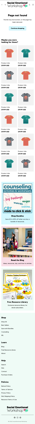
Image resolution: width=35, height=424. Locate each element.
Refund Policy (5, 386)
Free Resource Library (8, 350)
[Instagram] (17, 418)
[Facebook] (15, 418)
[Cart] (33, 5)
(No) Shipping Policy (8, 396)
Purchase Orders (6, 375)
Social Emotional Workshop (19, 421)
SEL (2, 335)
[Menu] (2, 5)
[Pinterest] (20, 418)
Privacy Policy (5, 393)
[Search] (5, 5)
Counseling (5, 332)
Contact (4, 371)
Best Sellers (5, 325)
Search (3, 365)
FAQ (2, 368)
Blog (2, 347)
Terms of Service (6, 389)
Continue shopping (17, 28)
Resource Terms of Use (9, 399)
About (3, 353)
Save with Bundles (7, 328)
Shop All (4, 322)
